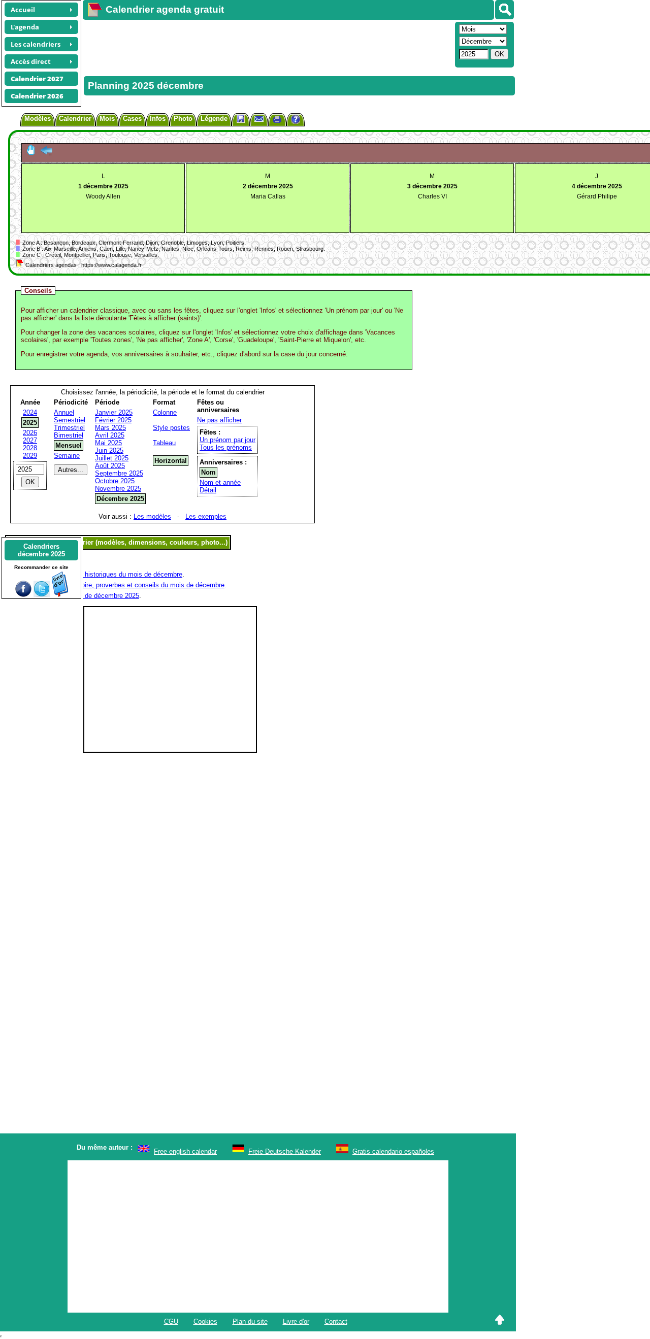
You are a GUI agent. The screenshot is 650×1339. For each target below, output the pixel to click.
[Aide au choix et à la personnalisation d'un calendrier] (295, 120)
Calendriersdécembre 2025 (41, 550)
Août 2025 (110, 466)
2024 (30, 412)
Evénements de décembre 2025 (92, 595)
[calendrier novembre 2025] (46, 153)
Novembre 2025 (118, 488)
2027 (30, 440)
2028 (30, 448)
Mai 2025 (108, 443)
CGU (171, 1321)
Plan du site (250, 1321)
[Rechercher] (504, 9)
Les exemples (205, 516)
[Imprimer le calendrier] (277, 120)
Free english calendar (185, 1151)
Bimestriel (68, 435)
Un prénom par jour (227, 440)
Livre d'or (296, 1321)
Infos (158, 118)
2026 (30, 433)
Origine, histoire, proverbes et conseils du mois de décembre (135, 585)
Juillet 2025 (111, 458)
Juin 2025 (109, 450)
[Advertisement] (267, 43)
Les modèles (152, 516)
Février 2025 (113, 420)
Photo (183, 118)
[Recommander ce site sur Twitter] (42, 594)
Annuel (64, 412)
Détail (208, 490)
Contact (335, 1321)
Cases (132, 118)
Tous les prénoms (226, 447)
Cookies (205, 1321)
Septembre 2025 (119, 473)
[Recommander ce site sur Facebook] (23, 594)
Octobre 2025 (115, 481)
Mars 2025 (110, 427)
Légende (214, 118)
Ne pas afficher (219, 420)
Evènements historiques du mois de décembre (114, 574)
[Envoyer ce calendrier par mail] (259, 118)
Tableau (164, 443)
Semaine (67, 455)
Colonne (165, 412)
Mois (107, 118)
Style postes (171, 427)
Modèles (37, 118)
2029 (30, 455)
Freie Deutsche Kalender (284, 1151)
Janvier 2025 (114, 412)
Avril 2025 (109, 435)
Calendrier (75, 118)
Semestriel (69, 420)
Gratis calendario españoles (393, 1151)
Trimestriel (69, 427)
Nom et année (220, 482)
